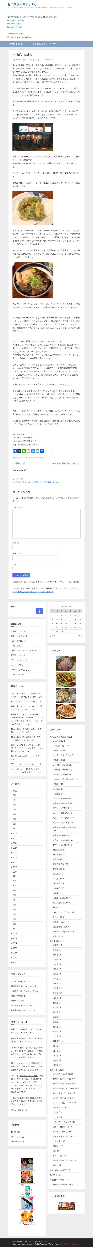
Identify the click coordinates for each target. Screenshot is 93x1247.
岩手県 (55, 959)
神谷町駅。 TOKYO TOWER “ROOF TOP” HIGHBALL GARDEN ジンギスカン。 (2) (27, 717)
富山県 (55, 1007)
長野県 (55, 993)
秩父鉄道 (56, 936)
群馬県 (55, 979)
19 (75, 623)
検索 (13, 606)
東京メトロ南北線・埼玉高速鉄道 (66, 827)
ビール (55, 1117)
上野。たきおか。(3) (19, 674)
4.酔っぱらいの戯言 (58, 1170)
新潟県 (55, 1003)
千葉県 (55, 988)
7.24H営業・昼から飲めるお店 (62, 1184)
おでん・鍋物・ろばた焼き (64, 1088)
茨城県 (55, 983)
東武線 (55, 878)
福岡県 (55, 1065)
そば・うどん (58, 1107)
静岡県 (55, 1017)
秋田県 (55, 954)
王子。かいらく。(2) (19, 660)
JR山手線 (57, 741)
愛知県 (55, 1027)
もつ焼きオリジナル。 (22, 4)
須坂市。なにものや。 (20, 756)
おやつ (55, 1165)
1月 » (80, 636)
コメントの (17, 1137)
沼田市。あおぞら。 (19, 655)
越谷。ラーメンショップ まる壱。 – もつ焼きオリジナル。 (27, 748)
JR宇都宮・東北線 (60, 765)
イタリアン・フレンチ (62, 1122)
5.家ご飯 (53, 1175)
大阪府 (55, 1036)
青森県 (55, 950)
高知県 (55, 1060)
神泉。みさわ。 (17, 701)
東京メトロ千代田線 (61, 818)
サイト (15, 564)
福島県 (55, 969)
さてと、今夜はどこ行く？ (22, 981)
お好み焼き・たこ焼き (62, 1093)
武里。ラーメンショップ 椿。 (23, 745)
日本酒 (55, 1112)
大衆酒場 (56, 1141)
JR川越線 (57, 794)
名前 (15, 543)
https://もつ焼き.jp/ (14, 23)
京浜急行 (56, 888)
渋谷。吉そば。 (17, 706)
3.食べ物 (53, 1070)
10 (66, 619)
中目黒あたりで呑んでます (22, 1005)
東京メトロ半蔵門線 (61, 808)
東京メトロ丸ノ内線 (28, 457)
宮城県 (55, 964)
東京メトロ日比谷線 (61, 813)
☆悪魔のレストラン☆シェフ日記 (24, 991)
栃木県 (55, 974)
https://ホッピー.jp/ (14, 27)
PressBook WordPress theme (69, 1244)
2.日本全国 (54, 941)
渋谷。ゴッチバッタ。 (20, 636)
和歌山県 (56, 1041)
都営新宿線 (40, 457)
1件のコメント (50, 60)
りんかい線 (57, 917)
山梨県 (55, 998)
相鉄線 (55, 907)
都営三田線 (57, 850)
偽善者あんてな (17, 1000)
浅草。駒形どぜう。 (19, 693)
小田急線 (56, 883)
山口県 (55, 1051)
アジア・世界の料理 (61, 1127)
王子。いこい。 (17, 665)
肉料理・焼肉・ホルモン (63, 1083)
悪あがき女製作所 (18, 996)
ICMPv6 (53, 44)
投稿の (16, 1132)
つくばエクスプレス (61, 912)
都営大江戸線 (58, 864)
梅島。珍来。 (16, 729)
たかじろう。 (36, 60)
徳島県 (55, 1055)
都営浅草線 (57, 854)
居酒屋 (17, 457)
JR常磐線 (57, 760)
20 (79, 623)
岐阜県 (55, 1022)
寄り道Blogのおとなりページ (23, 1010)
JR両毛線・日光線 (60, 798)
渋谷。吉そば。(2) (18, 641)
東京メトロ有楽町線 (61, 840)
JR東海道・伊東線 (60, 770)
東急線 (55, 874)
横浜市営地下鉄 (59, 927)
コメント (17, 507)
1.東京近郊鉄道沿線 (58, 737)
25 (70, 627)
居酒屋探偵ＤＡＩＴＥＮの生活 (24, 986)
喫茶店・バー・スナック (63, 1160)
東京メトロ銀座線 (60, 803)
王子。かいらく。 (18, 769)
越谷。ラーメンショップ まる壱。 (25, 650)
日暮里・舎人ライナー (62, 922)
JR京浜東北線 (58, 746)
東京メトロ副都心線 (61, 845)
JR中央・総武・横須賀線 (63, 779)
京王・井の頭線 (59, 903)
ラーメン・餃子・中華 (62, 1103)
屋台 (55, 1151)
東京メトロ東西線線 (61, 835)
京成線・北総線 (59, 898)
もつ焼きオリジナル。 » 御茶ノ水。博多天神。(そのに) (36, 482)
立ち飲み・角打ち (60, 1131)
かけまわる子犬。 (40, 44)
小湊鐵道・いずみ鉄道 (62, 931)
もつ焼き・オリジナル (29, 1075)
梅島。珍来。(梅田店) (20, 737)
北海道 (55, 945)
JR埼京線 (57, 750)
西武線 (55, 893)
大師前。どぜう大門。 (20, 631)
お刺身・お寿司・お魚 (62, 1079)
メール (16, 553)
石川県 (55, 1012)
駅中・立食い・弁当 (61, 1136)
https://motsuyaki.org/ (15, 20)
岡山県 (55, 1046)
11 (70, 619)
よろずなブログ (35, 1088)
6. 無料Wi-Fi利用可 (58, 1180)
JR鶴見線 (57, 784)
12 (75, 619)
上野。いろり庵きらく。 (21, 670)
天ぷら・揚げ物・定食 (62, 1098)
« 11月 (52, 636)
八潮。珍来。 (16, 645)
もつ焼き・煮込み (60, 1074)
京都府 (55, 1031)
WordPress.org (17, 1141)
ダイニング (57, 1155)
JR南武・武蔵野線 (60, 774)
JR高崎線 (57, 789)
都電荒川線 (57, 869)
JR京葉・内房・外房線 (62, 755)
